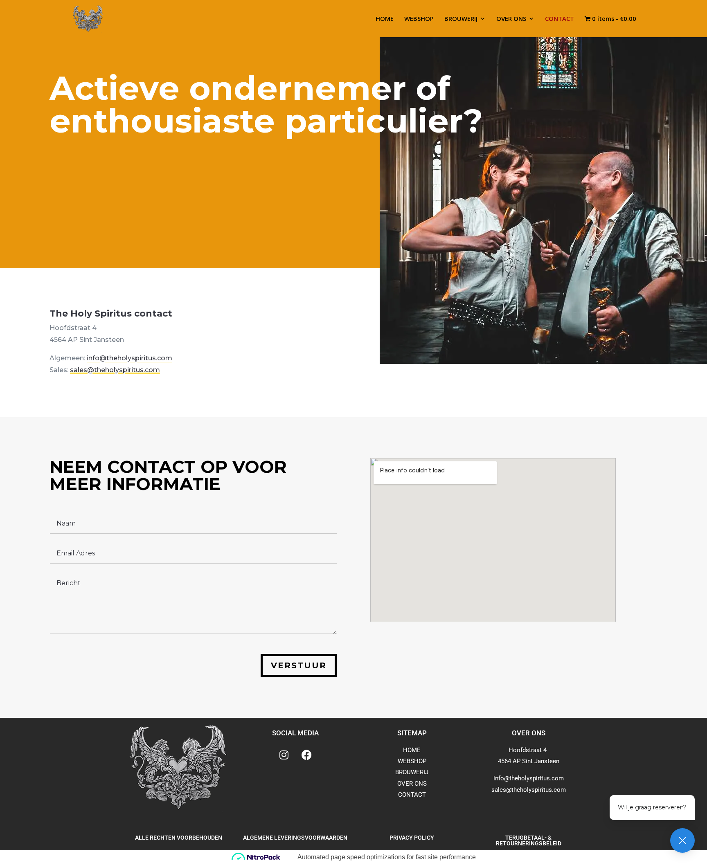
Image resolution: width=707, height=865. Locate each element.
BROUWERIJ (460, 19)
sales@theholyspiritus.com (115, 370)
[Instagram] (284, 755)
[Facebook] (306, 755)
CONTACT (559, 19)
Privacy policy (412, 837)
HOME (385, 19)
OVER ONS (511, 19)
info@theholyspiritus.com (129, 358)
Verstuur (298, 665)
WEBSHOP (419, 19)
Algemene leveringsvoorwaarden (295, 837)
